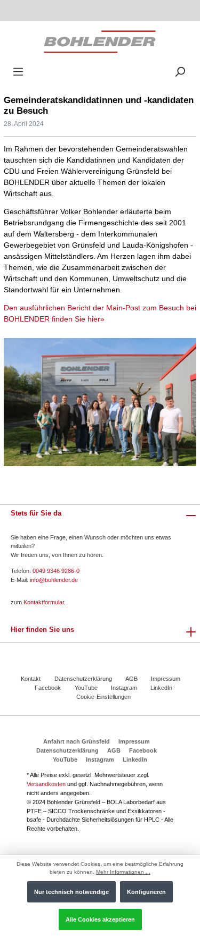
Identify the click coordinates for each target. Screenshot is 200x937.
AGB (131, 679)
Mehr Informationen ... (123, 872)
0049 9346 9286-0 (56, 571)
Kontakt (31, 679)
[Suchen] (180, 72)
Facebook (48, 688)
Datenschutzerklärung (83, 679)
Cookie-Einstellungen (103, 697)
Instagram (124, 688)
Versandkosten (46, 784)
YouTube (86, 688)
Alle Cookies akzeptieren (100, 919)
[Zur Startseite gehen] (99, 41)
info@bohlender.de (54, 580)
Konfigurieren (146, 892)
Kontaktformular (43, 602)
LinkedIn (161, 688)
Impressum (165, 679)
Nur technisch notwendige (71, 892)
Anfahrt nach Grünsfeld (76, 741)
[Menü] (18, 72)
